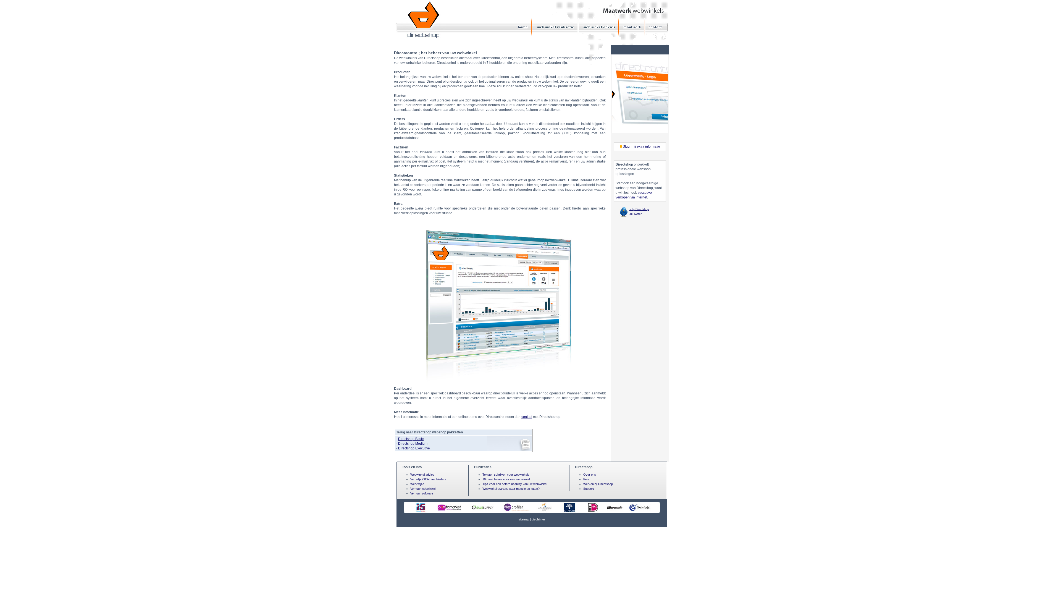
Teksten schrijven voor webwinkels (505, 474)
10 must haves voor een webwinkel (506, 479)
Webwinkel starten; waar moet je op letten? (511, 488)
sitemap (524, 519)
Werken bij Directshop (598, 484)
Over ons (589, 474)
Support (588, 488)
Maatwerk (632, 27)
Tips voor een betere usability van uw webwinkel (514, 484)
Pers (586, 479)
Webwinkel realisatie (555, 27)
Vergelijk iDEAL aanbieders (428, 479)
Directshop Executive (414, 448)
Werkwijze (417, 484)
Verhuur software (421, 493)
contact (526, 417)
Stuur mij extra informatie (641, 146)
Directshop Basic (411, 439)
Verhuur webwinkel (422, 488)
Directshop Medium (412, 444)
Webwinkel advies (599, 27)
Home (523, 27)
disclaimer (538, 519)
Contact (654, 27)
